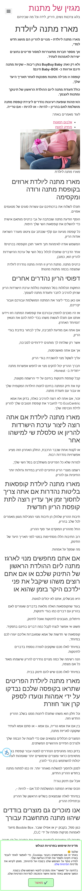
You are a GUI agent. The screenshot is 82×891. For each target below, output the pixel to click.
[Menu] (8, 11)
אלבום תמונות (62, 122)
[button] (6, 752)
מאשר (41, 883)
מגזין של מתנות (54, 8)
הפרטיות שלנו (62, 864)
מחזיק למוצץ (63, 127)
